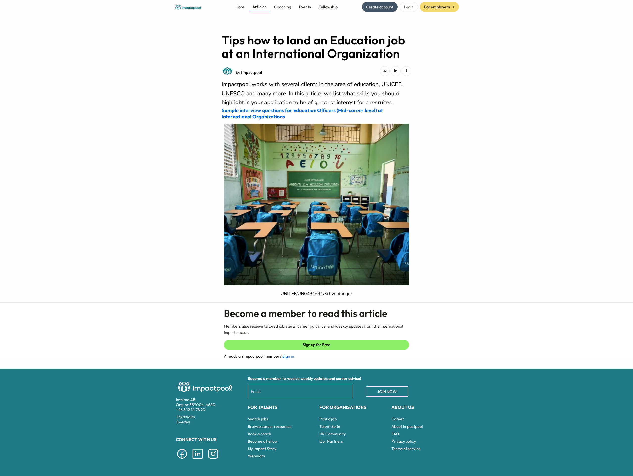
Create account (379, 6)
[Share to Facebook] (406, 71)
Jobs (240, 6)
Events (305, 6)
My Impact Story (262, 448)
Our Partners (331, 441)
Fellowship (328, 6)
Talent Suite (329, 426)
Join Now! (387, 391)
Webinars (256, 456)
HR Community (332, 433)
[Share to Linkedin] (396, 71)
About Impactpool (407, 426)
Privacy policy (403, 441)
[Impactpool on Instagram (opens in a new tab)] (213, 459)
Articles (259, 6)
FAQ (395, 433)
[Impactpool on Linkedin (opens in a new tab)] (197, 459)
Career (397, 418)
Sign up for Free (316, 344)
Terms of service (406, 448)
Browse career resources (269, 426)
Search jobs (258, 418)
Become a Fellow (263, 441)
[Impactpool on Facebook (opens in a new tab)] (182, 459)
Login (409, 6)
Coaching (282, 6)
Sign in (288, 356)
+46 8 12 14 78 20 (190, 409)
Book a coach (259, 433)
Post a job (328, 418)
